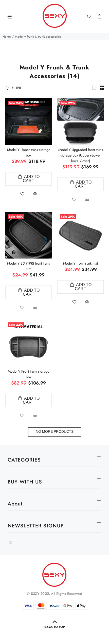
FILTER (16, 87)
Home (7, 36)
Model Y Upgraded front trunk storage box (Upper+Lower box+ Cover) (80, 155)
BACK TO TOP (54, 627)
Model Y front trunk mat (80, 263)
